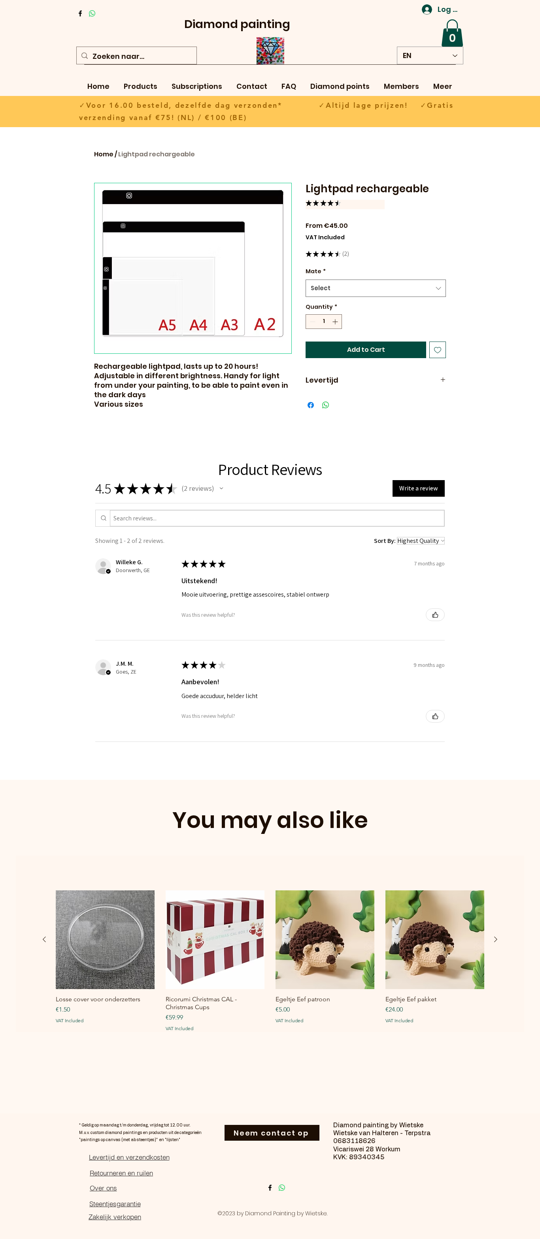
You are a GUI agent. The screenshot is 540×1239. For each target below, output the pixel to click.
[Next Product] (495, 939)
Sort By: (385, 541)
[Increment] (336, 322)
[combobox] (376, 288)
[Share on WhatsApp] (325, 405)
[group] (270, 961)
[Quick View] (105, 939)
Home (103, 154)
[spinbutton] (324, 322)
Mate (316, 271)
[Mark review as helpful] (435, 614)
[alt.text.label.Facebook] (80, 13)
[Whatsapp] (92, 13)
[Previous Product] (44, 939)
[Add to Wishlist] (437, 350)
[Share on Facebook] (310, 405)
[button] (452, 33)
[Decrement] (312, 322)
